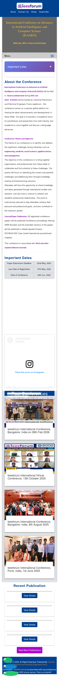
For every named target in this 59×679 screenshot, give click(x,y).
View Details (29, 595)
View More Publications (29, 650)
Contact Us (23, 11)
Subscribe (44, 11)
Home (13, 11)
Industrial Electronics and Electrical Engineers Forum (33, 663)
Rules (34, 11)
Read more (29, 418)
